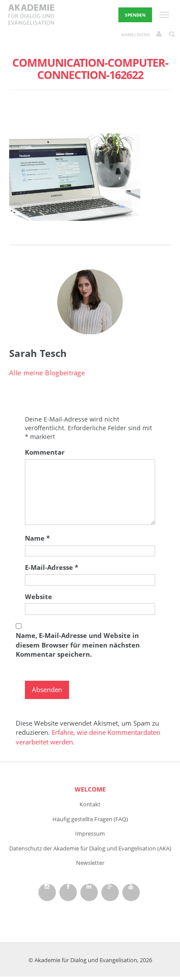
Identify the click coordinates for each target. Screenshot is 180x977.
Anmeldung (135, 34)
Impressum (90, 833)
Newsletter (90, 863)
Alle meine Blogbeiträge (47, 372)
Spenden (135, 15)
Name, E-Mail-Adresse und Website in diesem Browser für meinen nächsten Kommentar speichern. (78, 644)
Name (37, 538)
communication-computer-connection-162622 (90, 68)
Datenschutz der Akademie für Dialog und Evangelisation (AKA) (90, 848)
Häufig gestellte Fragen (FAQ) (90, 819)
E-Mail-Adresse (51, 567)
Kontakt (90, 804)
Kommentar (45, 452)
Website (38, 596)
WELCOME (90, 789)
